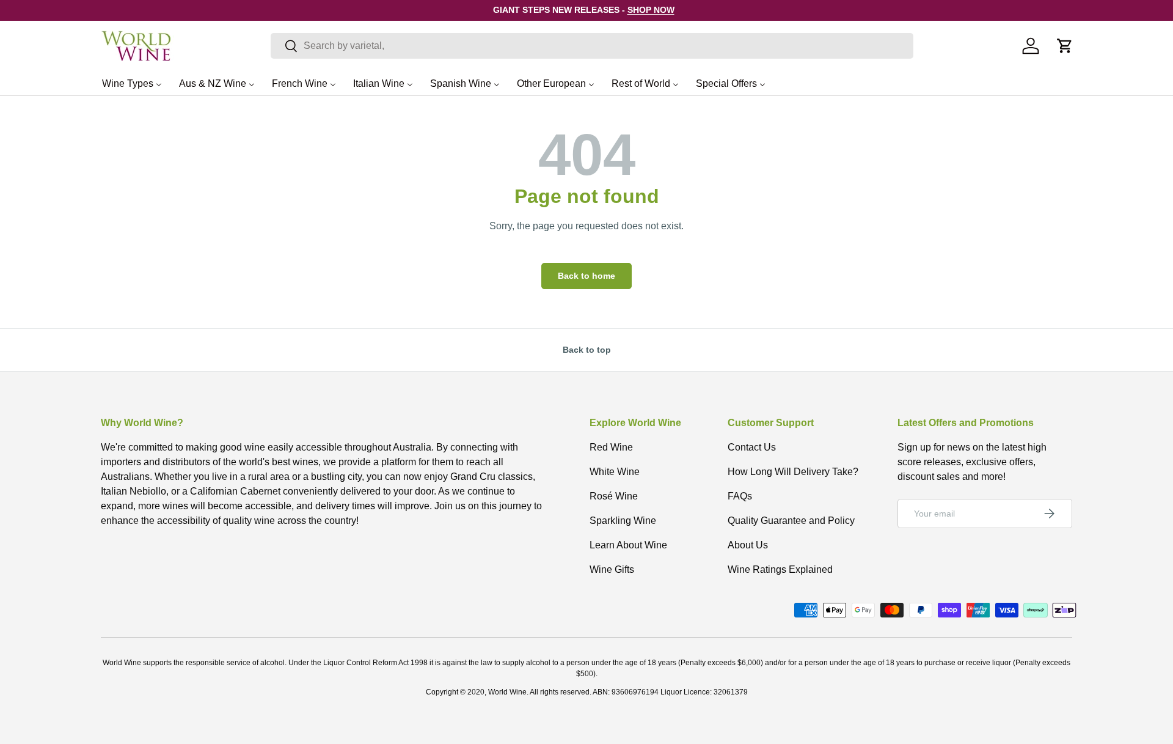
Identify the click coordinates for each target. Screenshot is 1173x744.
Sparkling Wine (623, 520)
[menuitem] (132, 83)
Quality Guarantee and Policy (791, 520)
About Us (748, 545)
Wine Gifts (612, 569)
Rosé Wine (614, 496)
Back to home (586, 276)
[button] (1064, 45)
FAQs (740, 496)
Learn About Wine (628, 545)
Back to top (587, 350)
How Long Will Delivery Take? (793, 471)
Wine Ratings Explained (780, 569)
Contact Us (752, 447)
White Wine (615, 471)
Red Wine (611, 447)
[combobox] (592, 46)
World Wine (507, 692)
